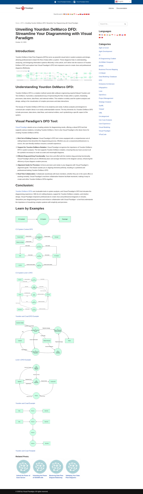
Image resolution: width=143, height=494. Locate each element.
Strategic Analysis (105, 102)
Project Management (106, 98)
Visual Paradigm (21, 127)
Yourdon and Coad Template (25, 451)
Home (17, 23)
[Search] (125, 24)
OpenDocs (102, 95)
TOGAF (101, 109)
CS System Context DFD (24, 229)
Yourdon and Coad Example (25, 403)
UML (100, 113)
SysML (101, 105)
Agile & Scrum (104, 48)
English (120, 1)
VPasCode (102, 134)
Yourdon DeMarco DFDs (24, 191)
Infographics (103, 87)
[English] (64, 14)
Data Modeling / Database (108, 76)
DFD (22, 23)
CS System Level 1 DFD (24, 273)
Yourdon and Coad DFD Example (27, 316)
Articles (111, 8)
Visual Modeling (104, 127)
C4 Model (102, 73)
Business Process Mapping (108, 69)
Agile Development (105, 51)
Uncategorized (104, 116)
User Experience (104, 123)
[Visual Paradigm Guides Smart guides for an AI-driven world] (24, 8)
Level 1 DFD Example (23, 360)
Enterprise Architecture (106, 84)
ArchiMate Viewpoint (106, 62)
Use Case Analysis (105, 120)
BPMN (101, 66)
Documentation (122, 8)
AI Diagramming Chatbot (107, 58)
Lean (100, 91)
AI (99, 55)
